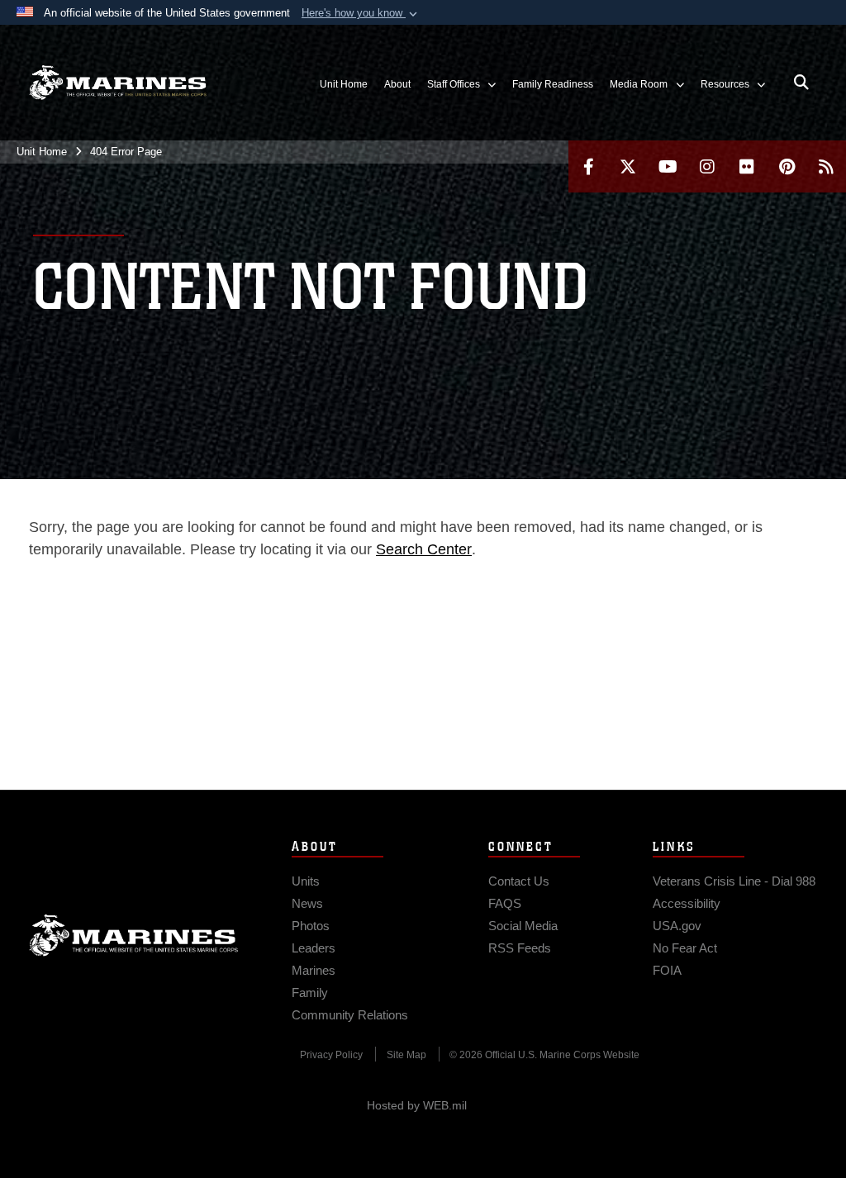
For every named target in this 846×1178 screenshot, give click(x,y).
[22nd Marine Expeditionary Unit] (118, 83)
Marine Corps (134, 935)
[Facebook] (588, 166)
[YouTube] (667, 166)
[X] (628, 166)
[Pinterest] (786, 166)
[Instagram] (707, 166)
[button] (361, 13)
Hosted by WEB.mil (417, 1105)
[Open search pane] (801, 82)
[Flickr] (747, 166)
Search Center (424, 549)
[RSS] (826, 166)
